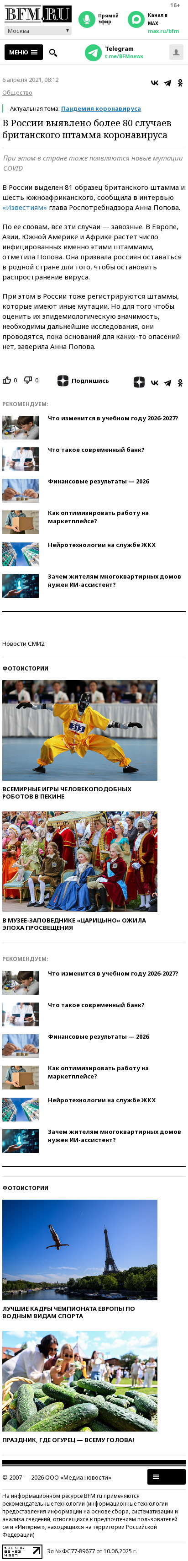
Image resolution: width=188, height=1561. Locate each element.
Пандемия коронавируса (101, 108)
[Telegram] (167, 82)
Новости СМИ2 (23, 643)
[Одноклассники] (180, 82)
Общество (17, 92)
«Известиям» (24, 207)
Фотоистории (25, 668)
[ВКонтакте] (154, 82)
